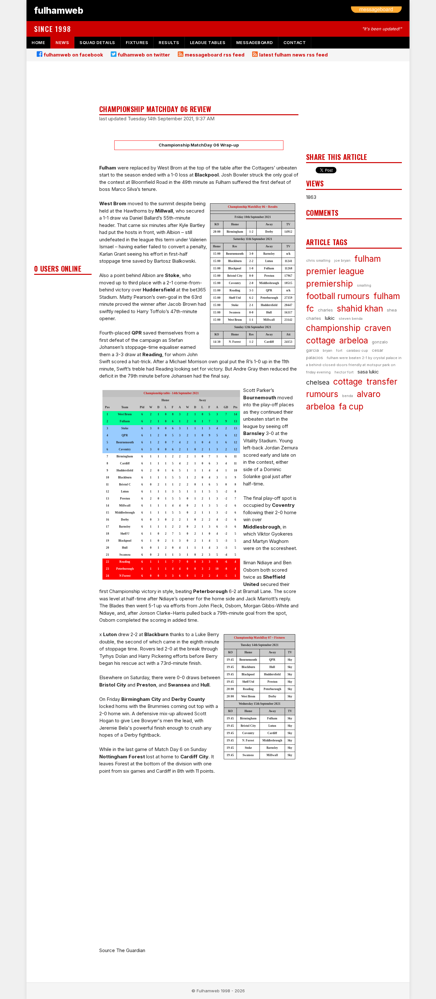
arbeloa (353, 340)
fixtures (137, 42)
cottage (348, 382)
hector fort (344, 372)
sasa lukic (368, 372)
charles (325, 309)
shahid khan (360, 308)
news (62, 42)
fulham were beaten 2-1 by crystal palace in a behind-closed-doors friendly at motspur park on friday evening (354, 365)
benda (347, 396)
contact (294, 42)
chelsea (317, 382)
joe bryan (342, 260)
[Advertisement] (63, 164)
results (169, 42)
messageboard (254, 42)
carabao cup (357, 350)
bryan (327, 350)
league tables (208, 42)
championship (333, 328)
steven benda (351, 318)
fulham (367, 259)
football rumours (338, 296)
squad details (97, 42)
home (38, 42)
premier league (335, 271)
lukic (330, 318)
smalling (364, 285)
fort (339, 350)
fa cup (351, 406)
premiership (329, 284)
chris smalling (318, 260)
